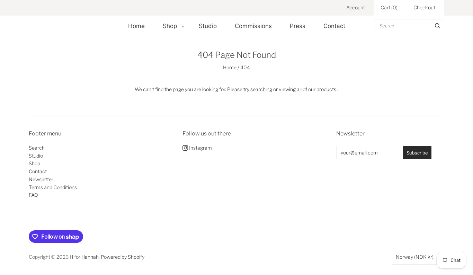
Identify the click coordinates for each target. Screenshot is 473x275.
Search (37, 148)
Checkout (424, 7)
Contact (334, 26)
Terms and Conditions (53, 187)
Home (136, 26)
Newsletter (41, 179)
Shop (170, 26)
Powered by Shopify (122, 257)
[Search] (437, 25)
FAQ (33, 195)
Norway (415, 257)
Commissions (253, 26)
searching (261, 89)
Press (297, 26)
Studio (208, 26)
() (389, 7)
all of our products (316, 89)
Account (355, 7)
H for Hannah (84, 257)
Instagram (200, 148)
